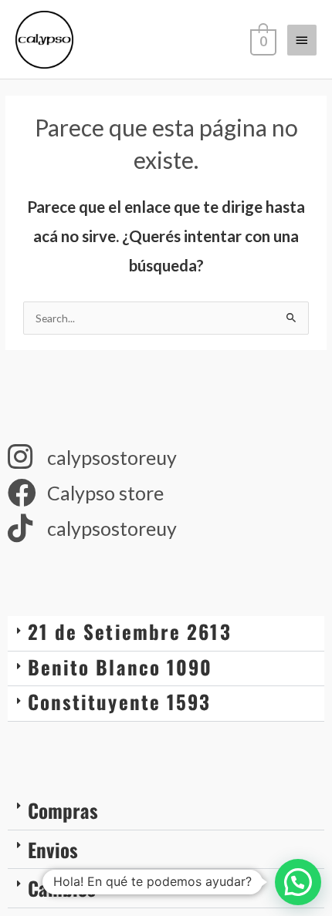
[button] (166, 634)
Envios (53, 849)
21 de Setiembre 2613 (130, 631)
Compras (63, 810)
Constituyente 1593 (120, 701)
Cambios (62, 888)
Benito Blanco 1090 (120, 666)
